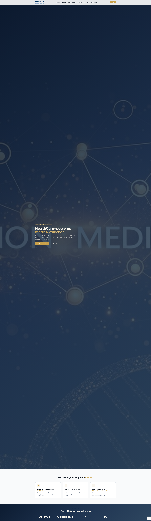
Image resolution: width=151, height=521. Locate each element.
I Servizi (64, 2)
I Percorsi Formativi (72, 2)
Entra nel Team (94, 2)
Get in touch (54, 243)
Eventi (88, 2)
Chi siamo (58, 2)
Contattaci (113, 2)
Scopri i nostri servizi (41, 243)
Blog (84, 2)
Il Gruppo (80, 2)
